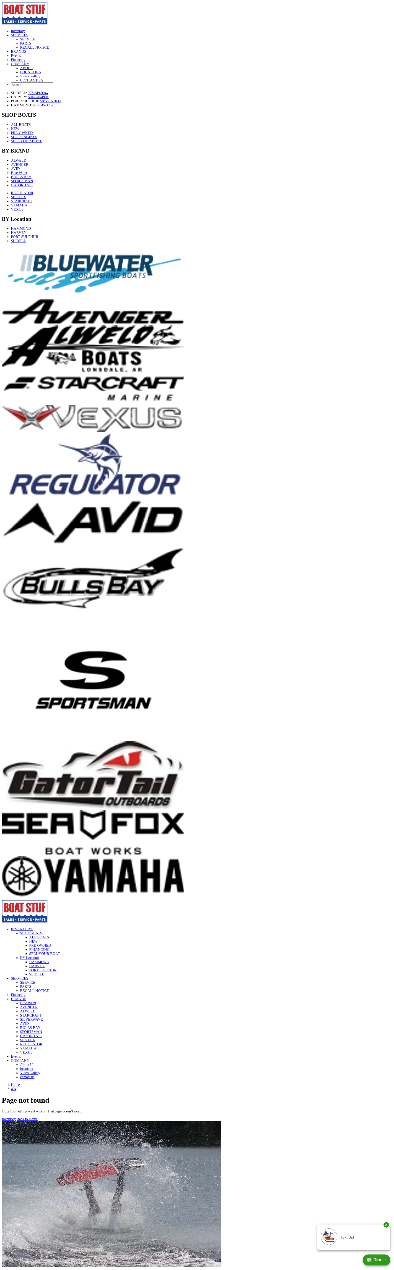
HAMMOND (21, 228)
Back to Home (27, 1119)
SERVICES (19, 35)
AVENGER (20, 164)
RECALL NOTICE (34, 47)
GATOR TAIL (22, 185)
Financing (18, 60)
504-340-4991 (38, 97)
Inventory (18, 31)
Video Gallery (30, 76)
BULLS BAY (21, 177)
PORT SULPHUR (24, 237)
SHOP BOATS (31, 933)
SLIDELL (18, 241)
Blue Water (19, 173)
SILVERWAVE (31, 1019)
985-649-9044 (38, 93)
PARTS (25, 43)
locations (26, 1069)
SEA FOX (18, 197)
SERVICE (27, 39)
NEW (15, 129)
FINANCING (39, 949)
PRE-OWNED (22, 133)
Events (16, 56)
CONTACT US (31, 80)
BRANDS (18, 51)
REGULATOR (22, 193)
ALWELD (18, 160)
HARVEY (18, 233)
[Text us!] (376, 1261)
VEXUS (17, 209)
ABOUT (26, 68)
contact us (27, 1077)
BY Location (29, 958)
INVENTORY (22, 929)
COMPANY (20, 64)
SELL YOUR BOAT (26, 141)
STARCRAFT (21, 201)
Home (15, 1085)
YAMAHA (19, 205)
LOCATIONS (30, 72)
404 (13, 1089)
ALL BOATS (21, 124)
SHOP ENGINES (24, 137)
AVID (15, 169)
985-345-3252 (43, 105)
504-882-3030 (50, 101)
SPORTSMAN (22, 181)
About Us (27, 1065)
